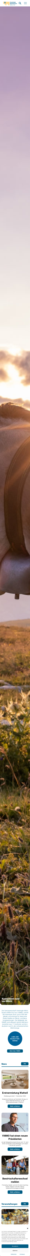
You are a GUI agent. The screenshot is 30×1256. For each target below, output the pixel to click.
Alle (25, 1064)
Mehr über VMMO (15, 1051)
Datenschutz (13, 1254)
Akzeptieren (15, 1246)
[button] (27, 1228)
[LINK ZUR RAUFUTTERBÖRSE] (15, 1045)
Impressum (22, 1254)
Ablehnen (15, 1250)
